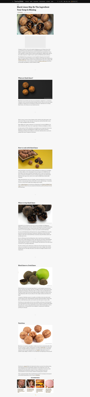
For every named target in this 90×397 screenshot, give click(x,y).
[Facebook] (57, 1)
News (31, 1)
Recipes (27, 1)
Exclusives (36, 1)
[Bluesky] (64, 1)
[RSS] (69, 1)
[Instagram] (66, 1)
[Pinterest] (62, 1)
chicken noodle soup (43, 61)
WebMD (38, 350)
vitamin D (25, 366)
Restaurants (42, 1)
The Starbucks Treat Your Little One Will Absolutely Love (30, 390)
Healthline (38, 375)
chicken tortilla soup (22, 59)
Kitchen (48, 1)
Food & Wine (43, 347)
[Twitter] (59, 1)
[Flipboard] (61, 1)
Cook (52, 1)
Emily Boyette (20, 12)
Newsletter (75, 1)
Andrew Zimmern (24, 184)
